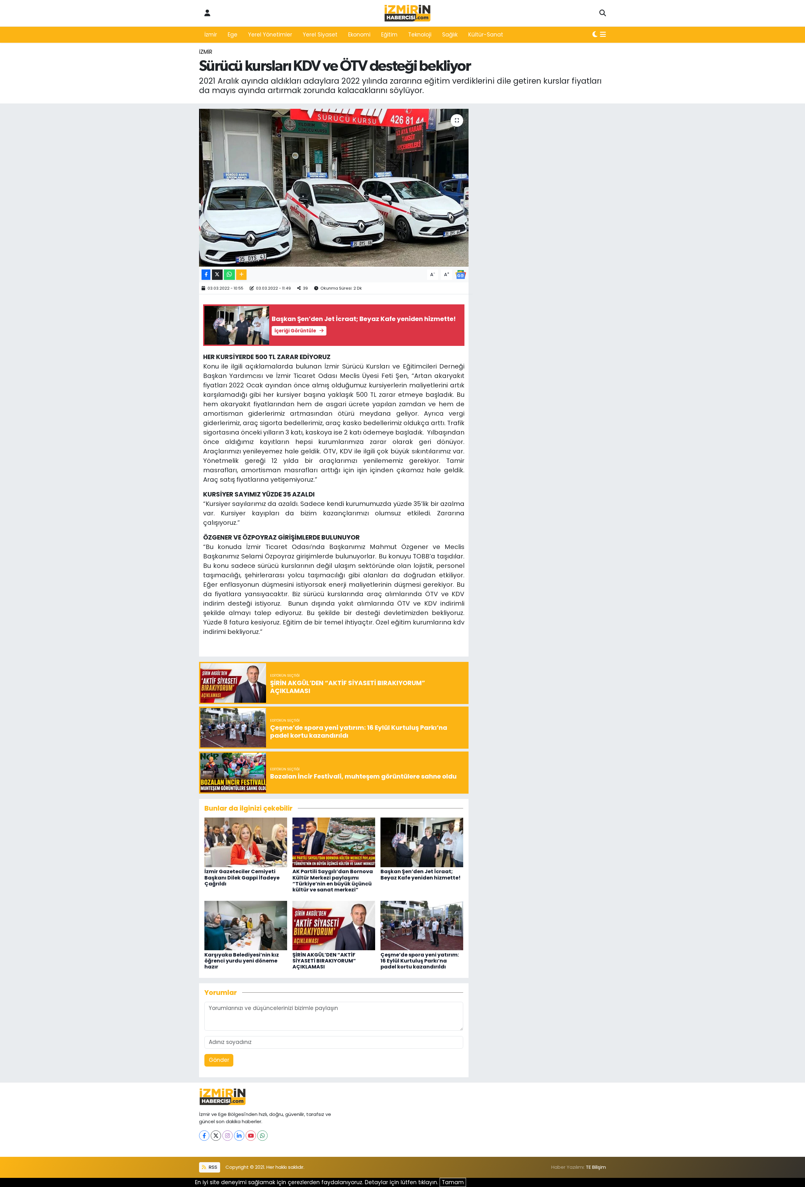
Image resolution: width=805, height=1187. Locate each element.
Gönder (219, 1060)
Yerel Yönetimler (270, 34)
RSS (212, 1167)
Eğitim (389, 34)
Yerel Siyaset (320, 34)
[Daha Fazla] (241, 274)
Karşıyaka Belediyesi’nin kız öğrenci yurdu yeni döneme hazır (241, 960)
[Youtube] (251, 1135)
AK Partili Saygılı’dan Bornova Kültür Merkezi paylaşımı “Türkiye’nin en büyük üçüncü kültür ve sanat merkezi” (332, 880)
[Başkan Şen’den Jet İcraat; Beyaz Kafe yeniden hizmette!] (421, 842)
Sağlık (450, 34)
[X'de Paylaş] (217, 274)
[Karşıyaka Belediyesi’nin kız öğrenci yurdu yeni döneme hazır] (245, 925)
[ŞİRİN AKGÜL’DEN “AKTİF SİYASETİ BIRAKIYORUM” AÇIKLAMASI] (333, 925)
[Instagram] (227, 1135)
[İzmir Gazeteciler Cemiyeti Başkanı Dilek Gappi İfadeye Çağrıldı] (245, 842)
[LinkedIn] (239, 1135)
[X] (216, 1135)
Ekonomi (359, 34)
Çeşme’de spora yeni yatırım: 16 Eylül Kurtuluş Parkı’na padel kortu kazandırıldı (419, 960)
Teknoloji (419, 34)
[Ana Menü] (603, 35)
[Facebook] (204, 1135)
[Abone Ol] (460, 274)
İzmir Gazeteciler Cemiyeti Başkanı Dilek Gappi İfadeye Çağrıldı (242, 877)
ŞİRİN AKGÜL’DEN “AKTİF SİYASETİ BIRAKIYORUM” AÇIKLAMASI (324, 960)
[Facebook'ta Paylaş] (206, 274)
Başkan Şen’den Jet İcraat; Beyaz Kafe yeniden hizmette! (420, 874)
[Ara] (602, 13)
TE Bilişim (596, 1167)
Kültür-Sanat (485, 34)
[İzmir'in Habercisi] (407, 13)
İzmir (210, 34)
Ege (232, 34)
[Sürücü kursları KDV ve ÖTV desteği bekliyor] (334, 188)
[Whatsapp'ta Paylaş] (229, 274)
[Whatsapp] (262, 1135)
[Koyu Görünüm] (594, 35)
